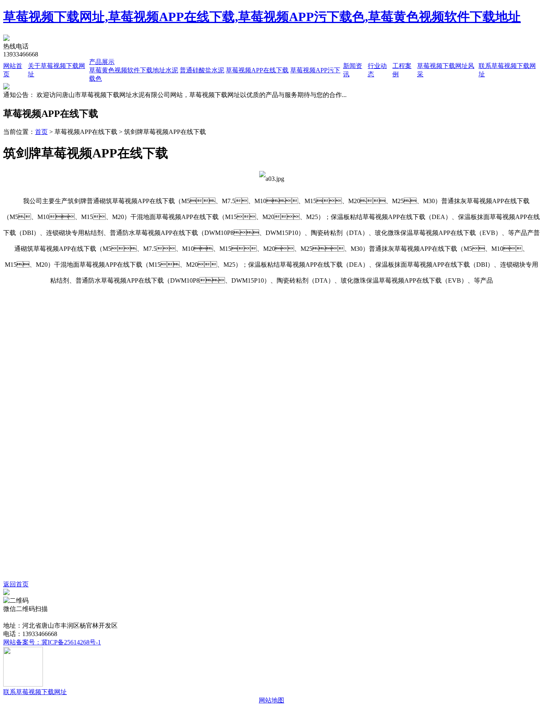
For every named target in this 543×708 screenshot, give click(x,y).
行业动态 (167, 617)
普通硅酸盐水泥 (202, 70)
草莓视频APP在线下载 (257, 70)
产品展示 (101, 61)
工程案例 (195, 617)
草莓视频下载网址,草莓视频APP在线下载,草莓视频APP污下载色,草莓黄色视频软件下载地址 (262, 17)
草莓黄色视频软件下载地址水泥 (133, 70)
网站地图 (271, 700)
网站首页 (16, 617)
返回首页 (16, 584)
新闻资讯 (138, 617)
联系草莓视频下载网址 (309, 617)
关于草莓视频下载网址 (63, 617)
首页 (41, 131)
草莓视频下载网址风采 (242, 617)
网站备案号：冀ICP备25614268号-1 (52, 642)
